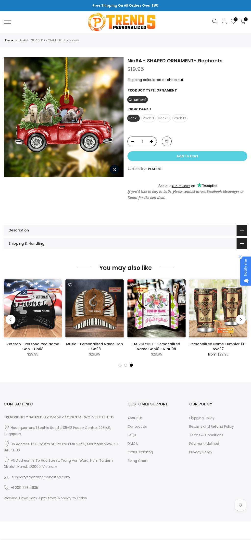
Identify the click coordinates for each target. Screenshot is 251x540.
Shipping (134, 79)
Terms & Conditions (206, 435)
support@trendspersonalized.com (41, 477)
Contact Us (137, 426)
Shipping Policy (201, 417)
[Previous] (10, 319)
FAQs (131, 435)
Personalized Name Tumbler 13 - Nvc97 (218, 346)
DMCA (132, 443)
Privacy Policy (200, 452)
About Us (135, 417)
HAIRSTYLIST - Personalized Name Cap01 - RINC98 (156, 346)
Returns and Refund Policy (211, 426)
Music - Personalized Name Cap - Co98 (94, 346)
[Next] (241, 319)
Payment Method (204, 443)
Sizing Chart (137, 460)
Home (8, 40)
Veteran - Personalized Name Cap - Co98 (32, 346)
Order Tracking (140, 452)
